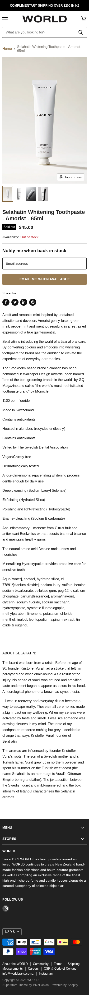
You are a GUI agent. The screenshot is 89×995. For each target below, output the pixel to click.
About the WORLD (15, 964)
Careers (33, 968)
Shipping (74, 964)
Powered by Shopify (64, 985)
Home (7, 48)
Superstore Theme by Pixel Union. (26, 985)
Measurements (12, 968)
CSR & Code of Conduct (60, 968)
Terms (58, 964)
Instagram (46, 973)
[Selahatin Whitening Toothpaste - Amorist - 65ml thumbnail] (8, 193)
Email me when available (44, 279)
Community (41, 964)
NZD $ (10, 932)
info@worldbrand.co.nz (18, 973)
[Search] (80, 32)
